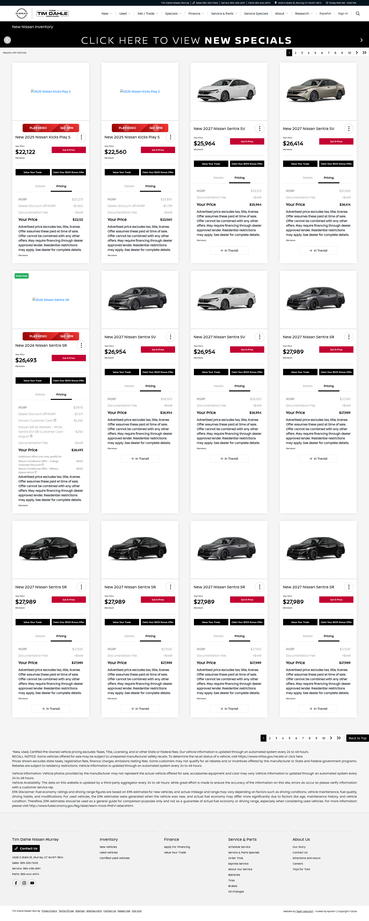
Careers (298, 863)
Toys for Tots (301, 869)
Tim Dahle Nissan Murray (26, 911)
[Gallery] (184, 40)
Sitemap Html (94, 911)
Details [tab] (40, 186)
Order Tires (235, 858)
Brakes (232, 886)
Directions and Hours (306, 858)
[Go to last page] (364, 52)
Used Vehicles (109, 852)
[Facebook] (16, 883)
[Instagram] (24, 883)
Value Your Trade (33, 172)
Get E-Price (69, 149)
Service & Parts (242, 839)
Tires (231, 880)
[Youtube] (32, 883)
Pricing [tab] (61, 186)
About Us (301, 839)
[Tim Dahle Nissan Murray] (45, 13)
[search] (358, 14)
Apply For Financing (177, 847)
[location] (276, 2)
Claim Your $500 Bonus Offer (68, 172)
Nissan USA (124, 911)
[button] (81, 137)
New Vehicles (108, 847)
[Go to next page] (356, 52)
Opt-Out (137, 911)
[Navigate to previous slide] (3, 40)
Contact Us (28, 848)
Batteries (234, 875)
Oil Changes (236, 891)
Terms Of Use (66, 911)
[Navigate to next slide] (366, 40)
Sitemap (80, 911)
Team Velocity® (304, 911)
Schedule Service (239, 847)
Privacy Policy (49, 911)
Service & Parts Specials (243, 852)
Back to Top (358, 738)
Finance (171, 839)
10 (349, 53)
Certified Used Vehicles (115, 858)
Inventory (109, 839)
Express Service (238, 863)
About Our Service (240, 869)
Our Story (299, 847)
